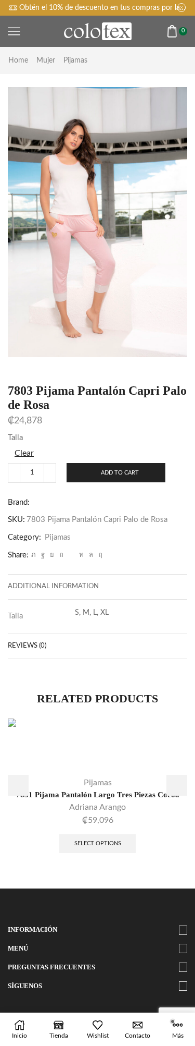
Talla (15, 438)
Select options (97, 843)
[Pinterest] (61, 555)
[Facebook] (42, 555)
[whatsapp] (91, 555)
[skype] (99, 555)
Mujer (45, 60)
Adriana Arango (97, 807)
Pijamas (75, 60)
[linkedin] (81, 555)
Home (18, 60)
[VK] (52, 555)
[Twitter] (33, 555)
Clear (24, 453)
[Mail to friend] (71, 555)
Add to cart (120, 473)
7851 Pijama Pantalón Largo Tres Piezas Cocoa (97, 794)
